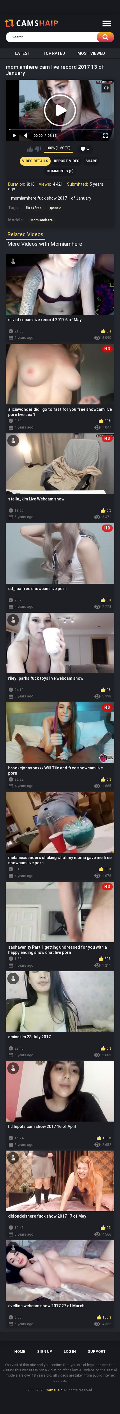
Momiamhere (42, 220)
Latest (22, 53)
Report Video (67, 161)
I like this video (30, 149)
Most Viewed (91, 53)
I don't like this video (38, 149)
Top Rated (54, 53)
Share (91, 161)
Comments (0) (60, 171)
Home (19, 1351)
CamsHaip (54, 1390)
